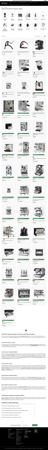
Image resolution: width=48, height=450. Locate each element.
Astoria (41, 367)
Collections (5, 7)
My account (17, 444)
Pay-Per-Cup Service (25, 4)
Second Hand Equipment (19, 443)
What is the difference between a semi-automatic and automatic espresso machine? (15, 410)
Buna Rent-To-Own (19, 436)
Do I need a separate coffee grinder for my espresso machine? (11, 412)
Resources (11, 4)
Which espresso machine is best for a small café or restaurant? (11, 417)
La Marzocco (8, 369)
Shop (14, 2)
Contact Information (29, 448)
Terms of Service (20, 448)
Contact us (15, 0)
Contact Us (17, 430)
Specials (17, 4)
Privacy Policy (24, 448)
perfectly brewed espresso (34, 344)
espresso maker (34, 345)
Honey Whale (41, 448)
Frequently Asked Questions (18, 439)
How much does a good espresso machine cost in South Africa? (11, 408)
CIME (32, 367)
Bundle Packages (33, 2)
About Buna (17, 433)
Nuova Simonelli (25, 367)
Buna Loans (17, 435)
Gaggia (29, 367)
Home (10, 2)
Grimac (35, 367)
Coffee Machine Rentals (23, 2)
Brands (17, 434)
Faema (38, 367)
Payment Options (18, 440)
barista (7, 345)
